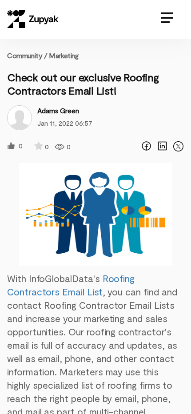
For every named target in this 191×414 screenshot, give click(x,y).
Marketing (63, 55)
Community (27, 55)
